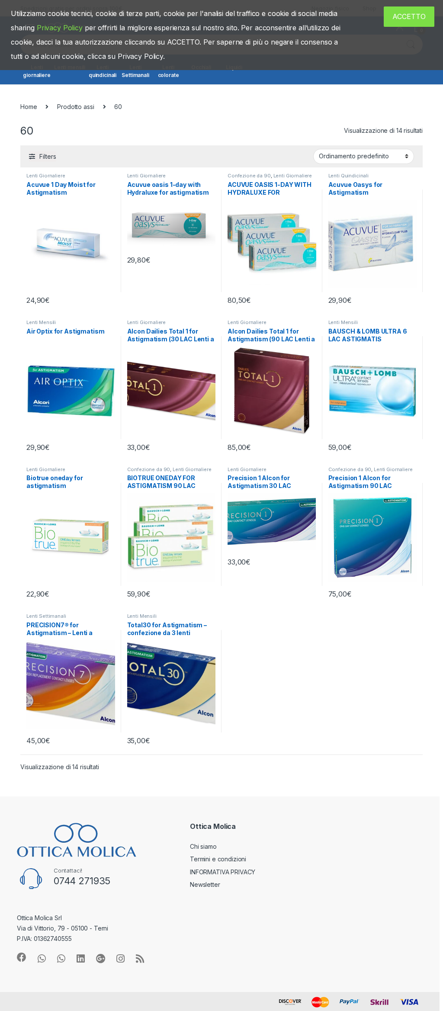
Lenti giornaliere (36, 71)
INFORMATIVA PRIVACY (222, 872)
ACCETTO (409, 16)
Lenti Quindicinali (348, 176)
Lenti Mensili (41, 322)
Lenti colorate (168, 71)
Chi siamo (203, 846)
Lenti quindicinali (102, 71)
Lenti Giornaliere (45, 176)
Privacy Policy (60, 27)
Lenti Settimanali (135, 71)
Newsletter (205, 884)
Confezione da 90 (249, 176)
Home (28, 106)
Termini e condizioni (218, 859)
